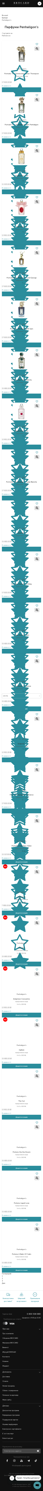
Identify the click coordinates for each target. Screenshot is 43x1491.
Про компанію (8, 1334)
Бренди (5, 18)
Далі (3, 1283)
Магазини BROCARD (10, 1343)
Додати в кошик (22, 862)
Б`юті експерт (8, 1434)
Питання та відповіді (10, 1395)
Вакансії (5, 1347)
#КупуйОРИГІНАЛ (9, 1352)
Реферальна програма (11, 1415)
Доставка (6, 1377)
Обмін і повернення (10, 1391)
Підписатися (38, 1451)
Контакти (6, 1357)
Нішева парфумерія (10, 1424)
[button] (37, 49)
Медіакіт (5, 1366)
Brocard (5, 15)
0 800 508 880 (34, 1314)
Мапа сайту (6, 1400)
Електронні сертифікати (11, 1429)
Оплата (5, 1381)
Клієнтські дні (7, 1438)
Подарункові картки (10, 1420)
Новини (5, 1361)
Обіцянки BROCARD (10, 1338)
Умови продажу (8, 1386)
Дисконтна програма (10, 1410)
